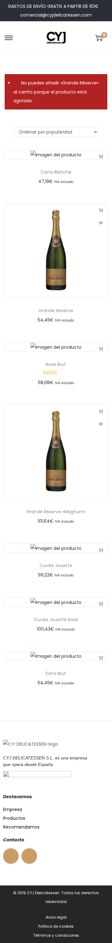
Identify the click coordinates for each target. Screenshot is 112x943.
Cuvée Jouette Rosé (56, 619)
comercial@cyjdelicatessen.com (56, 15)
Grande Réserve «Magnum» (56, 512)
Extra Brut (56, 673)
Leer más (101, 210)
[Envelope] (29, 856)
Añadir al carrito (101, 156)
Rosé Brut (56, 364)
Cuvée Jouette (56, 565)
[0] (99, 38)
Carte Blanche (56, 172)
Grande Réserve (56, 310)
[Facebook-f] (11, 856)
